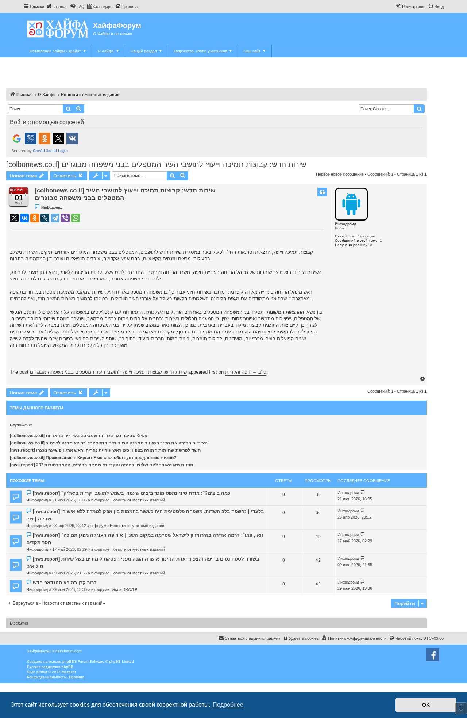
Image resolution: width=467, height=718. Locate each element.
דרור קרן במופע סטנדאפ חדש (65, 582)
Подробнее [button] (228, 705)
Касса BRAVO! (124, 589)
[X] (14, 218)
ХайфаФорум (117, 26)
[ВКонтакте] (24, 218)
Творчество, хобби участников (203, 51)
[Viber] (65, 218)
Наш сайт (255, 51)
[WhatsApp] (75, 218)
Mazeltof (69, 672)
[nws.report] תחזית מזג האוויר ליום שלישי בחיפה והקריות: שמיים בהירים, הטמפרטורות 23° (101, 464)
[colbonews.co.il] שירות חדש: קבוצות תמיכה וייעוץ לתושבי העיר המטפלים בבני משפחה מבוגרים (156, 164)
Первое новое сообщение (340, 174)
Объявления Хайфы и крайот (58, 51)
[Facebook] (432, 654)
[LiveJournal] (44, 218)
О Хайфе (108, 51)
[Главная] (58, 28)
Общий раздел (146, 51)
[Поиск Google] (419, 108)
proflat (41, 672)
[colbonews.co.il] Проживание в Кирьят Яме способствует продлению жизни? (93, 457)
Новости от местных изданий (138, 500)
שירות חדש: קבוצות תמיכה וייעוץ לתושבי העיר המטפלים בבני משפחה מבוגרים (108, 372)
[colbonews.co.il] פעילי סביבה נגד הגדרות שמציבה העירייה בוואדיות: (79, 435)
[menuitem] (56, 6)
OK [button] (426, 705)
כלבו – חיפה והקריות (245, 372)
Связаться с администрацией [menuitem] (252, 638)
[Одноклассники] (34, 218)
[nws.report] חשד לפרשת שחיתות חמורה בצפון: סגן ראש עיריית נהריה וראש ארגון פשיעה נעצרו (105, 450)
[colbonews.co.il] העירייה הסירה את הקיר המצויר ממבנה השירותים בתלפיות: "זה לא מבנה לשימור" (110, 443)
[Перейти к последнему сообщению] (363, 493)
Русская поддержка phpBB (50, 667)
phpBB (68, 662)
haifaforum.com (68, 651)
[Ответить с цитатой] (322, 192)
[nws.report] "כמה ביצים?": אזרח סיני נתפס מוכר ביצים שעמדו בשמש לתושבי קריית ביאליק (131, 493)
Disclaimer (19, 623)
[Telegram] (55, 218)
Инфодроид (345, 224)
